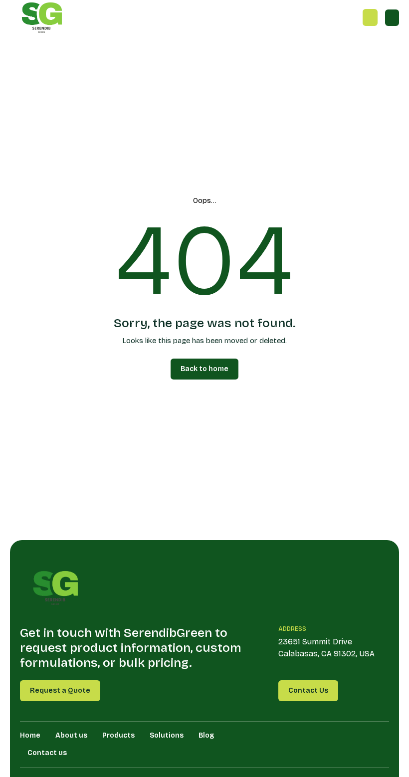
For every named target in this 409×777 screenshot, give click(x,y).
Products (118, 735)
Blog (206, 735)
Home (30, 735)
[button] (392, 17)
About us (71, 735)
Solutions (167, 735)
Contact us (47, 753)
